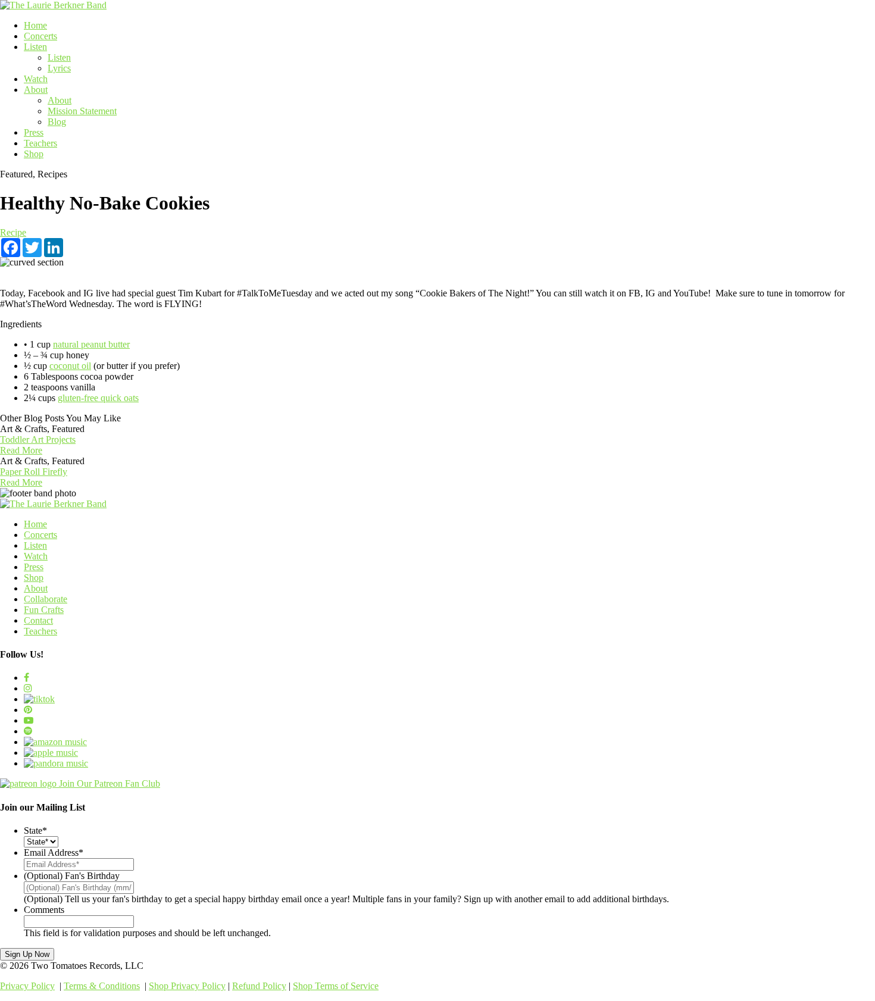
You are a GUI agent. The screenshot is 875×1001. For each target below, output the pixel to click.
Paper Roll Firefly (33, 472)
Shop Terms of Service (336, 986)
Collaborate (45, 599)
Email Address (53, 852)
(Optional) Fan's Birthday (72, 876)
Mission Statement (82, 111)
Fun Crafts (44, 610)
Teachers (40, 143)
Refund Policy (259, 986)
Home (35, 25)
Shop (33, 154)
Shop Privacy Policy (187, 986)
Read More (21, 450)
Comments (44, 910)
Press (33, 132)
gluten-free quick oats (98, 398)
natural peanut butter (91, 344)
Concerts (40, 36)
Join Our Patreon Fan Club (109, 783)
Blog (57, 122)
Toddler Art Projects (38, 439)
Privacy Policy (27, 986)
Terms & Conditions (102, 986)
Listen (35, 47)
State (35, 830)
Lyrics (59, 68)
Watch (36, 79)
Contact (38, 620)
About (36, 90)
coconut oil (70, 366)
